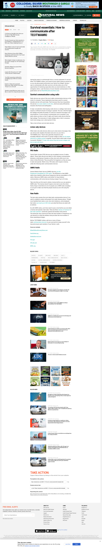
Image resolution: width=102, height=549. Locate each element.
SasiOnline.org (34, 233)
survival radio (45, 49)
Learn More (67, 544)
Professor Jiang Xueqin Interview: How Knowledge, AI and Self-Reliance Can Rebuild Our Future (8, 166)
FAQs (93, 10)
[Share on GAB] (45, 43)
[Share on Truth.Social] (48, 43)
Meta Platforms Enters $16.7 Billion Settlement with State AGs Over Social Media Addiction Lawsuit (14, 55)
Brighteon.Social (85, 509)
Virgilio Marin (42, 40)
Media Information (48, 516)
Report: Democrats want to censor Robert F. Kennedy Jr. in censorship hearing (58, 342)
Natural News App (67, 515)
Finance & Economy (52, 20)
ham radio (51, 47)
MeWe (83, 520)
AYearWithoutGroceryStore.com (50, 90)
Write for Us (46, 515)
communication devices (40, 222)
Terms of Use (46, 524)
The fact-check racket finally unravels (57, 354)
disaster (35, 47)
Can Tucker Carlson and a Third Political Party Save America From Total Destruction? (9, 154)
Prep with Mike (15, 10)
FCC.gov (32, 240)
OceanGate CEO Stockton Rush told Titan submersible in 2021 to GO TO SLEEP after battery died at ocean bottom (60, 408)
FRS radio (40, 47)
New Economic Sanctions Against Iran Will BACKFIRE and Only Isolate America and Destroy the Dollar (21, 166)
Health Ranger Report (9, 126)
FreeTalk (83, 518)
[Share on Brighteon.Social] (32, 43)
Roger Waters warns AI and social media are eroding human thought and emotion (15, 48)
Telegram (84, 511)
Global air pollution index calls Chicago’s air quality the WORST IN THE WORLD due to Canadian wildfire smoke (58, 447)
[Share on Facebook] (35, 43)
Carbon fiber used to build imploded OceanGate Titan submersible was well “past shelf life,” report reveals (59, 460)
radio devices (44, 48)
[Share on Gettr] (52, 43)
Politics (22, 20)
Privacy (35, 535)
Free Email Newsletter (48, 511)
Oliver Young (56, 314)
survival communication (59, 48)
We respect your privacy (8, 518)
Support (45, 513)
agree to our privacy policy (32, 546)
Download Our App (80, 10)
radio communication (35, 48)
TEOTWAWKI (52, 49)
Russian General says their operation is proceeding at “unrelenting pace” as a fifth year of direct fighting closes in (14, 41)
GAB (83, 522)
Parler (83, 513)
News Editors (56, 340)
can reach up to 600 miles (44, 203)
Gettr (83, 516)
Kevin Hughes (56, 327)
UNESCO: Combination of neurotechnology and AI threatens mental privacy (59, 316)
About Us (88, 10)
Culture (29, 20)
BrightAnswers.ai (71, 10)
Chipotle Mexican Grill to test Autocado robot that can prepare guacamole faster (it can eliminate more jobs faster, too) (59, 330)
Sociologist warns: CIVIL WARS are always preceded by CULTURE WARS (58, 303)
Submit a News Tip (48, 520)
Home (3, 10)
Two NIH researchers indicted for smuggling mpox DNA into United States (13, 79)
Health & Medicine (39, 20)
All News (65, 509)
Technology (83, 20)
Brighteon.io (84, 507)
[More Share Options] (55, 43)
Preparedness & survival (40, 24)
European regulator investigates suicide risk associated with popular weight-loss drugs (58, 290)
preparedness (62, 47)
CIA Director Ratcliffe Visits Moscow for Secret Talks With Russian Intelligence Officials (14, 35)
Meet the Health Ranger (49, 509)
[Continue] (33, 515)
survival (50, 48)
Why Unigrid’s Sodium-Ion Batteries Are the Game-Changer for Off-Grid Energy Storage (15, 61)
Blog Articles (66, 518)
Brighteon (8, 10)
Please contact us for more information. (39, 494)
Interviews (22, 10)
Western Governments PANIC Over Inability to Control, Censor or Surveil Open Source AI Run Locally (21, 143)
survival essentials (57, 260)
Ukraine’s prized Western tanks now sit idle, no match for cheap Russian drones (15, 91)
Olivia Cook (56, 288)
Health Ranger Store (67, 511)
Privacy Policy (47, 522)
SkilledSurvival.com (35, 236)
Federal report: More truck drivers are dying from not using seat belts (59, 434)
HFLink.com (33, 243)
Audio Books (29, 10)
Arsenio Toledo (56, 301)
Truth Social (84, 515)
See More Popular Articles (15, 99)
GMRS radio (46, 47)
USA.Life (83, 524)
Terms (39, 535)
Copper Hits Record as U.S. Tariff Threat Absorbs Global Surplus (13, 72)
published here (71, 537)
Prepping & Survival (65, 20)
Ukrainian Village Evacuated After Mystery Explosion (13, 67)
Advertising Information (49, 518)
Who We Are (46, 507)
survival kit (38, 49)
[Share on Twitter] (38, 43)
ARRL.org (32, 246)
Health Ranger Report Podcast (69, 513)
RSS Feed (65, 520)
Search (98, 10)
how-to (56, 47)
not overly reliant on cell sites (45, 104)
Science (75, 20)
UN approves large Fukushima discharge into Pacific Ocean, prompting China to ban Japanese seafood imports (59, 395)
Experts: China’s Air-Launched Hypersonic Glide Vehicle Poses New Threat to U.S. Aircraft (14, 85)
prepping (68, 47)
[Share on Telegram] (42, 43)
